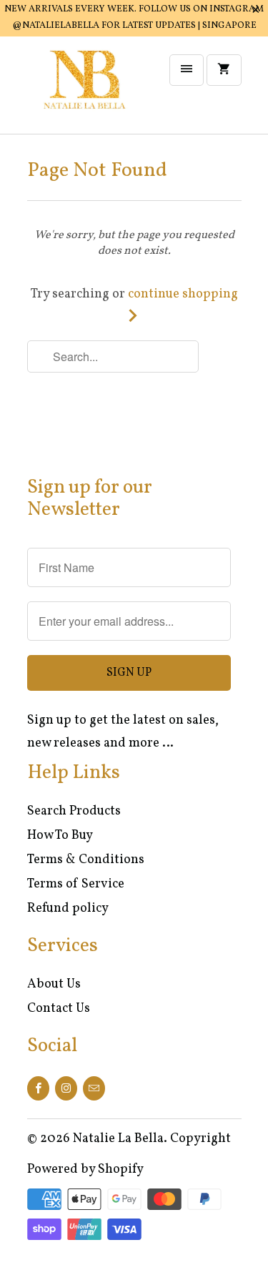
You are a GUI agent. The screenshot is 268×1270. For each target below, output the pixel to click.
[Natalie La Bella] (84, 90)
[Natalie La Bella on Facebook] (38, 1088)
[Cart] (224, 70)
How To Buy (60, 836)
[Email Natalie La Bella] (94, 1088)
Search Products (74, 811)
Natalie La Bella (118, 1139)
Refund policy (68, 908)
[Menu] (186, 70)
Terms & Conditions (85, 860)
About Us (54, 984)
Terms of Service (75, 884)
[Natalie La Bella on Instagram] (66, 1088)
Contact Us (58, 1009)
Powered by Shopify (85, 1169)
